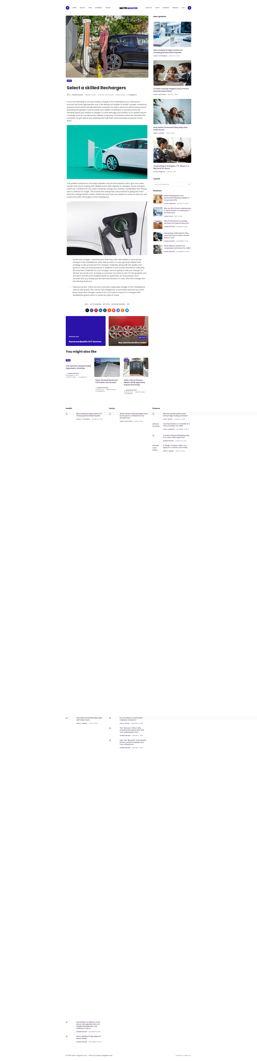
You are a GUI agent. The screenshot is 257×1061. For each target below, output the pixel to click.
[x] (87, 310)
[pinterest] (96, 310)
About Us (188, 1055)
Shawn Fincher (77, 95)
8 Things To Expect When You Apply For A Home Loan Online (175, 446)
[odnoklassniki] (122, 310)
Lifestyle (148, 8)
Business (98, 8)
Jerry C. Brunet (158, 133)
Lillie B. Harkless (159, 172)
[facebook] (91, 310)
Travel (107, 8)
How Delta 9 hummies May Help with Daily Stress (170, 128)
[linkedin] (100, 310)
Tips (128, 304)
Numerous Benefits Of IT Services (85, 341)
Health (82, 8)
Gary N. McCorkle (159, 94)
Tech (90, 8)
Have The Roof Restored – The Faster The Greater (107, 381)
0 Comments (132, 95)
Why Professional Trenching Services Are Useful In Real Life (176, 222)
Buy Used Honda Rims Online (132, 342)
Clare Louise (168, 216)
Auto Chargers (95, 304)
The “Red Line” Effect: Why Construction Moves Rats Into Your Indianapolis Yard (132, 730)
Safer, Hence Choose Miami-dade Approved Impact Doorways (134, 382)
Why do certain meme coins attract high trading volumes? (175, 414)
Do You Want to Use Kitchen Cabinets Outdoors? (131, 719)
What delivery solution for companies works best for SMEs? (177, 247)
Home (74, 8)
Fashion (166, 8)
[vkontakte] (118, 310)
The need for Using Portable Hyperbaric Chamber (78, 367)
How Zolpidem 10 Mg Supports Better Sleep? (88, 1037)
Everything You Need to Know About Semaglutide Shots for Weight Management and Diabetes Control (88, 1025)
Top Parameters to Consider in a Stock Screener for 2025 (176, 425)
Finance (175, 8)
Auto (157, 8)
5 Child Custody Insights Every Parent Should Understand (171, 90)
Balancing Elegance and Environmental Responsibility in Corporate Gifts (176, 197)
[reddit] (109, 310)
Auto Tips (106, 304)
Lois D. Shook (124, 723)
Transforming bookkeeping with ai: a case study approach (176, 436)
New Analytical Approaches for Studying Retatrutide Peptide (168, 51)
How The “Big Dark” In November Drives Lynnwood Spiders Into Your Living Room (133, 742)
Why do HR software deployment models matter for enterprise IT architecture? (177, 210)
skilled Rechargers (118, 304)
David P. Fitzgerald (160, 56)
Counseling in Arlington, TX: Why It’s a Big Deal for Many (171, 167)
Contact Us (180, 1055)
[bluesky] (127, 310)
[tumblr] (105, 310)
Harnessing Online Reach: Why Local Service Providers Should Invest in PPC (176, 235)
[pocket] (114, 310)
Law (183, 8)
